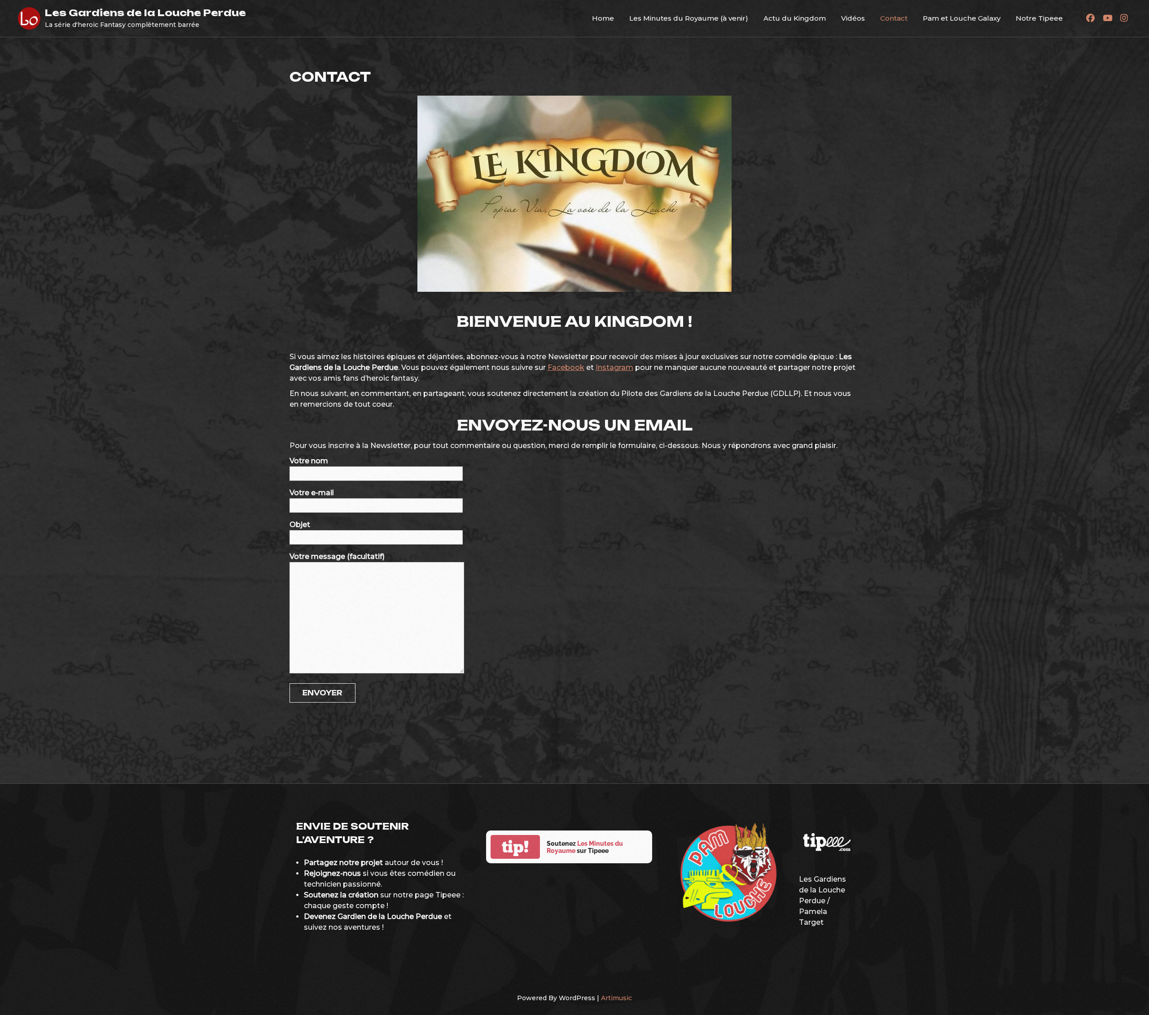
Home (603, 18)
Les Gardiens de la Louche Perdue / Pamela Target (822, 901)
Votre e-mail (311, 492)
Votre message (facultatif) (337, 556)
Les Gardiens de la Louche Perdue (145, 12)
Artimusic (616, 998)
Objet (299, 524)
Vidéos (853, 18)
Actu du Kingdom (794, 18)
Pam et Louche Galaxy (961, 18)
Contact (894, 18)
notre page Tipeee (426, 895)
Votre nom (308, 461)
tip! (515, 847)
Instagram (614, 367)
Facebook (566, 367)
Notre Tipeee (1039, 18)
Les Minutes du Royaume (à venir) (688, 18)
